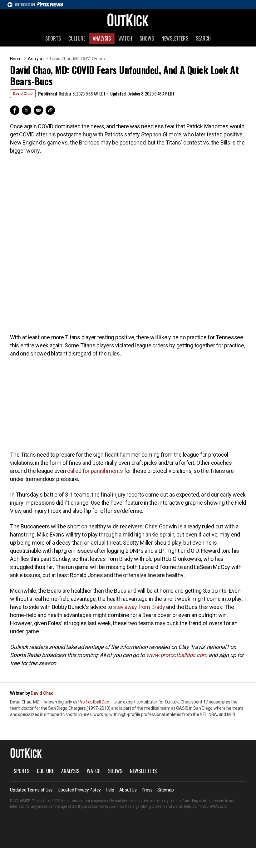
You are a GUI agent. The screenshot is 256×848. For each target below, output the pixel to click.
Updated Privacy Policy (79, 789)
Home (16, 58)
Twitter (26, 110)
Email (38, 110)
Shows (147, 38)
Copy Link (50, 110)
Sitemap (165, 789)
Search (203, 38)
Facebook (14, 110)
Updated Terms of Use (31, 789)
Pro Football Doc (93, 701)
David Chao (23, 93)
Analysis (102, 38)
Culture (76, 38)
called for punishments (95, 471)
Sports (53, 38)
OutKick (128, 19)
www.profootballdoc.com (177, 655)
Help (110, 789)
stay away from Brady (139, 607)
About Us (128, 789)
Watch (125, 38)
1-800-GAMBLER (212, 806)
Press (147, 789)
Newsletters (174, 38)
